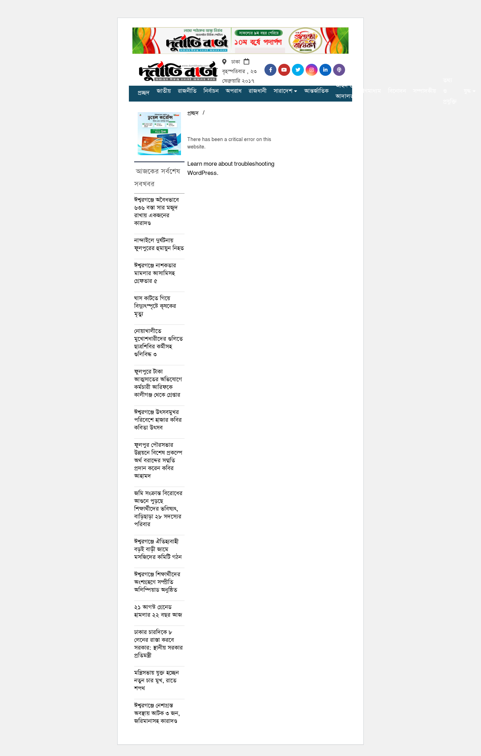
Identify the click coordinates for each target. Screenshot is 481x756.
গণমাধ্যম (371, 91)
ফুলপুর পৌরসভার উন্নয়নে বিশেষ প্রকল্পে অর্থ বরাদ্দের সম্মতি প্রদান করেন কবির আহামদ (158, 460)
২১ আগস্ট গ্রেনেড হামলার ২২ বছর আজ (158, 611)
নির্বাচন (211, 91)
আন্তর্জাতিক (316, 91)
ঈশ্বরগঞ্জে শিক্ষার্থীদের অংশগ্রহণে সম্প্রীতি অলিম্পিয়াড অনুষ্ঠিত (157, 582)
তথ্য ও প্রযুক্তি (450, 91)
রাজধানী (258, 91)
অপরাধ (234, 91)
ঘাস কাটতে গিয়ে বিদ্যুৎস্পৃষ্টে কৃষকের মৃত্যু (155, 306)
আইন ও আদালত (345, 91)
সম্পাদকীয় (424, 91)
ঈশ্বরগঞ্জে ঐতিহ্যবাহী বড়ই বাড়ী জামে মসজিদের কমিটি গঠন (158, 549)
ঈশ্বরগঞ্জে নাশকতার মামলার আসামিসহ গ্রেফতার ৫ (155, 273)
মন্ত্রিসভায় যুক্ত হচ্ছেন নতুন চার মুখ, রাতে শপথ (156, 681)
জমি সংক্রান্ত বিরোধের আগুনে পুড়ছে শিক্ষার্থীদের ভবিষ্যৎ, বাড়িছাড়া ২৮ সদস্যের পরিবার (158, 509)
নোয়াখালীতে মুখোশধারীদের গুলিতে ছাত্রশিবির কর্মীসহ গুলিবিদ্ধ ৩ (158, 343)
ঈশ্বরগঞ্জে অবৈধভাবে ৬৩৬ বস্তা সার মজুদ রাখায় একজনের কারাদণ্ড (156, 211)
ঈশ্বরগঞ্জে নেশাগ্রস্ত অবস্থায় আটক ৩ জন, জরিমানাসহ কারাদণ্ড (157, 713)
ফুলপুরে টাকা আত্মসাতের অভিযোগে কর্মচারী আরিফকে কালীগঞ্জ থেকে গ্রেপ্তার (158, 383)
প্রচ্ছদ (144, 93)
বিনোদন (397, 91)
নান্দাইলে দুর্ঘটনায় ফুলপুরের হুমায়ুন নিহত (159, 244)
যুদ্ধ (467, 91)
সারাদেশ (283, 91)
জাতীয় (164, 91)
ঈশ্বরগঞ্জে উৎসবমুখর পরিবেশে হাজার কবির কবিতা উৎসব (158, 420)
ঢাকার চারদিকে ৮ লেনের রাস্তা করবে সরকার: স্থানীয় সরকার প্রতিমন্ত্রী (158, 644)
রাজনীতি (187, 91)
